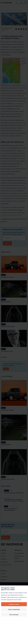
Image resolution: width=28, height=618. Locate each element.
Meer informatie (14, 614)
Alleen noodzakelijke (14, 609)
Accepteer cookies (14, 604)
